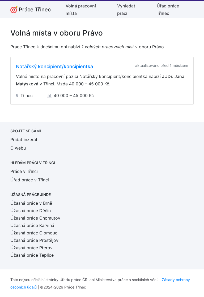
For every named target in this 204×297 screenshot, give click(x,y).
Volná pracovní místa (81, 9)
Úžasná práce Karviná (32, 225)
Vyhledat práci (126, 9)
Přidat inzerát (23, 139)
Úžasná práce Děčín (30, 210)
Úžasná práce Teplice (32, 255)
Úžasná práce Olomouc (33, 232)
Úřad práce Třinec (168, 9)
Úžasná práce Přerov (31, 247)
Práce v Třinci (24, 171)
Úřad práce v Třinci (29, 179)
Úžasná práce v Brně (31, 203)
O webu (18, 148)
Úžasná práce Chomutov (35, 218)
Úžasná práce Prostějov (34, 240)
